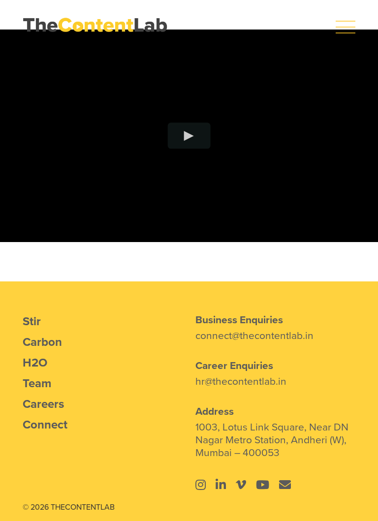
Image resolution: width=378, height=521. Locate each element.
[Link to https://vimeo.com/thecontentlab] (241, 484)
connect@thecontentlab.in (254, 335)
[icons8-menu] (345, 22)
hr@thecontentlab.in (240, 380)
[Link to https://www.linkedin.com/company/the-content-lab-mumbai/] (221, 484)
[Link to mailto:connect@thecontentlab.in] (285, 484)
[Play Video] (189, 136)
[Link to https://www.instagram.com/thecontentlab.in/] (200, 484)
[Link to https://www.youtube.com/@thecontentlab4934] (262, 484)
